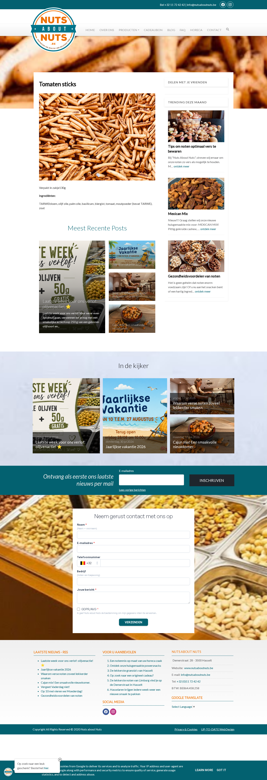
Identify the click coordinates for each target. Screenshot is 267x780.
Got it (221, 770)
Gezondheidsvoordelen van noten (194, 276)
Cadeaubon (153, 30)
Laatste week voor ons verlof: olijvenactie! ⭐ (70, 303)
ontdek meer (181, 166)
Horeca (196, 30)
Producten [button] (128, 30)
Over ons (107, 30)
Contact (214, 30)
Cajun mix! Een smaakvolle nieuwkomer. (65, 682)
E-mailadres (126, 470)
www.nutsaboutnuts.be (198, 668)
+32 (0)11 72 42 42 (189, 681)
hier (46, 768)
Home (90, 30)
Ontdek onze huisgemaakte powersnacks (135, 665)
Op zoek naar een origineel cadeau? (132, 675)
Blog (171, 30)
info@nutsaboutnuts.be (195, 674)
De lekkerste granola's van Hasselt (131, 670)
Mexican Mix (178, 214)
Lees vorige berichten (132, 489)
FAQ (182, 30)
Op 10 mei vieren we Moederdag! (61, 691)
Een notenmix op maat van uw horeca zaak (136, 660)
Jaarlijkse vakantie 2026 (127, 264)
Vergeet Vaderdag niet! (55, 686)
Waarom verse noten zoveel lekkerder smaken (129, 294)
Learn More (204, 770)
